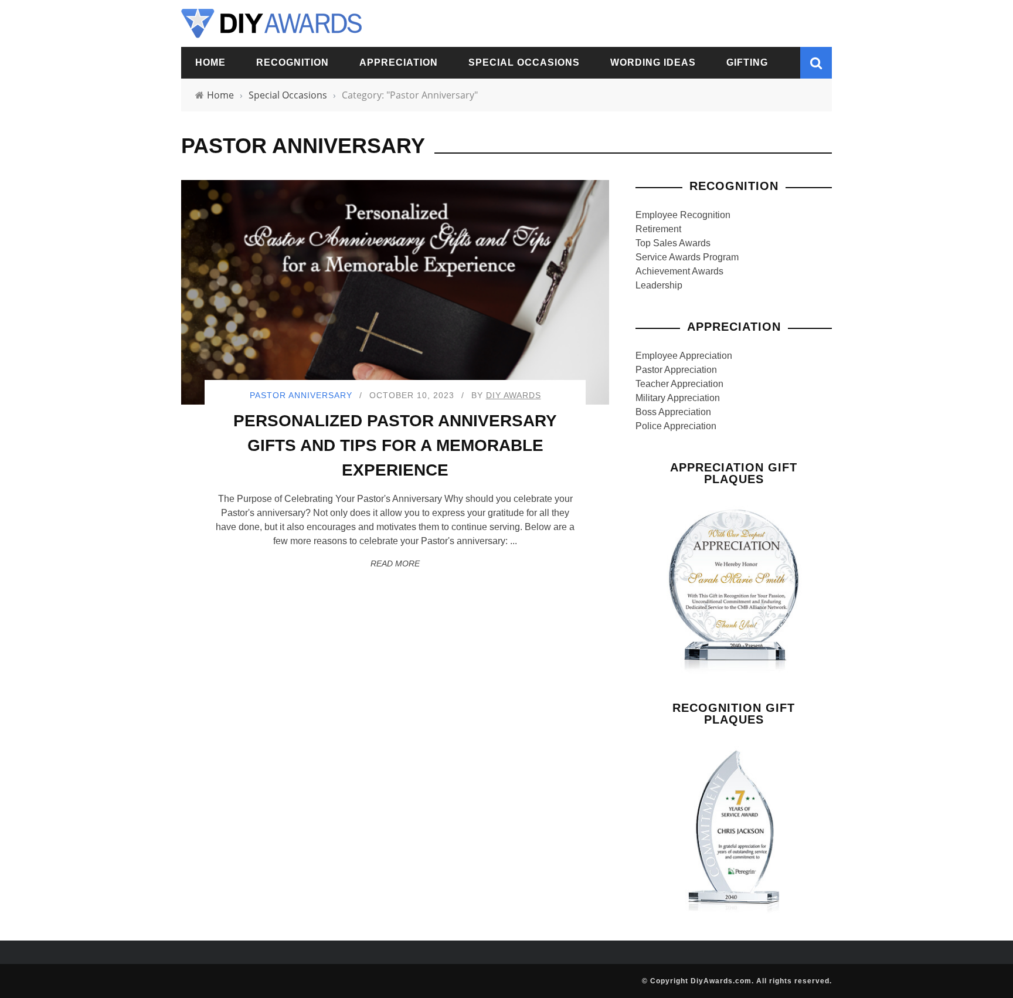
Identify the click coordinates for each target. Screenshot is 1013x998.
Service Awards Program (687, 257)
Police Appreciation (675, 426)
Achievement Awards (679, 271)
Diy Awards (513, 395)
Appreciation (398, 62)
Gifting (747, 62)
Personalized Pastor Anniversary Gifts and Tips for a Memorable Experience (395, 445)
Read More (395, 563)
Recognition (292, 62)
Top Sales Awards (673, 243)
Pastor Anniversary (301, 395)
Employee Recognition (682, 215)
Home (210, 62)
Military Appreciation (677, 398)
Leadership (658, 285)
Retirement (658, 229)
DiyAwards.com (721, 981)
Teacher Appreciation (679, 384)
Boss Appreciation (673, 412)
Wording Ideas (653, 62)
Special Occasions (524, 62)
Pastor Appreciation (676, 370)
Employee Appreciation (683, 356)
